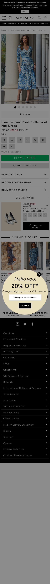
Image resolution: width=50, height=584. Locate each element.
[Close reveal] (39, 274)
